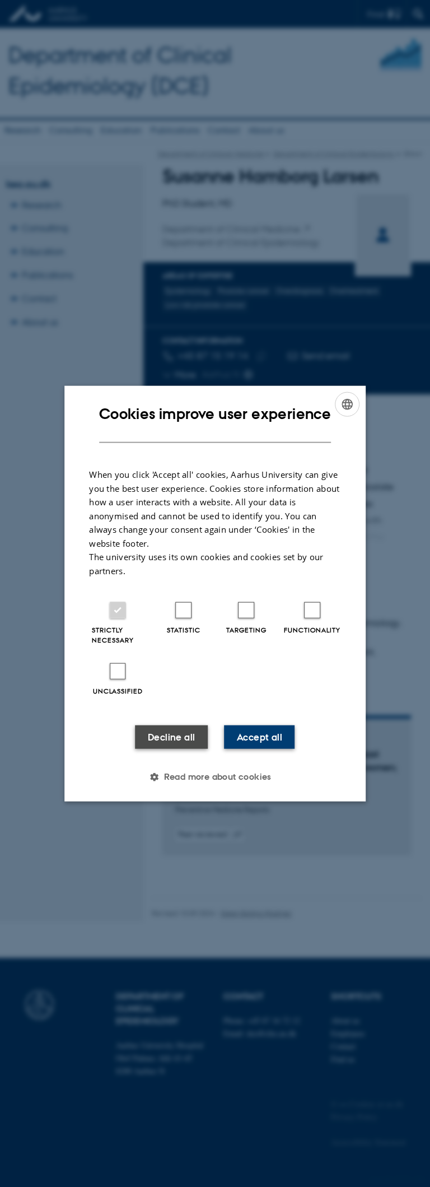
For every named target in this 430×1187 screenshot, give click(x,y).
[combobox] (347, 403)
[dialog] (215, 593)
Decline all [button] (171, 737)
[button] (215, 777)
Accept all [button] (259, 737)
